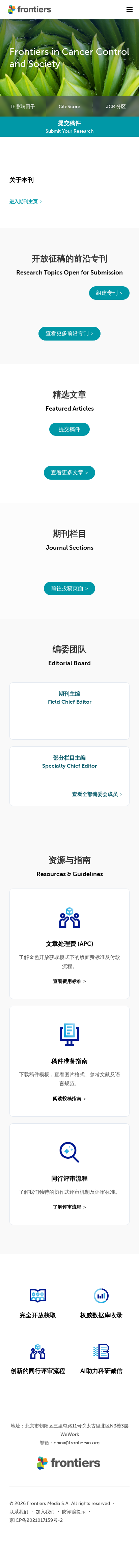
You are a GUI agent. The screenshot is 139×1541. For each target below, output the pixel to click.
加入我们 (45, 1511)
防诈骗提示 (74, 1511)
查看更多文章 (67, 472)
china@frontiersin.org (77, 1442)
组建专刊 (107, 293)
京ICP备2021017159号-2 (36, 1520)
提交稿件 (69, 429)
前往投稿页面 (67, 588)
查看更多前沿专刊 (67, 333)
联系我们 (18, 1511)
